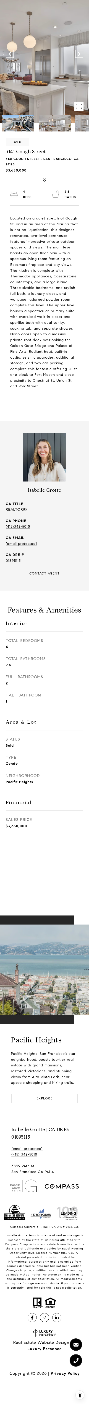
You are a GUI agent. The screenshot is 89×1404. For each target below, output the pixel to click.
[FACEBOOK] (32, 1317)
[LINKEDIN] (56, 1317)
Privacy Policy (65, 1373)
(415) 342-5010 (24, 1154)
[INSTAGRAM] (44, 1317)
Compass (26, 1244)
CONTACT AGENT (44, 573)
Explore (45, 1098)
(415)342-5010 (18, 526)
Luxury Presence (44, 1348)
